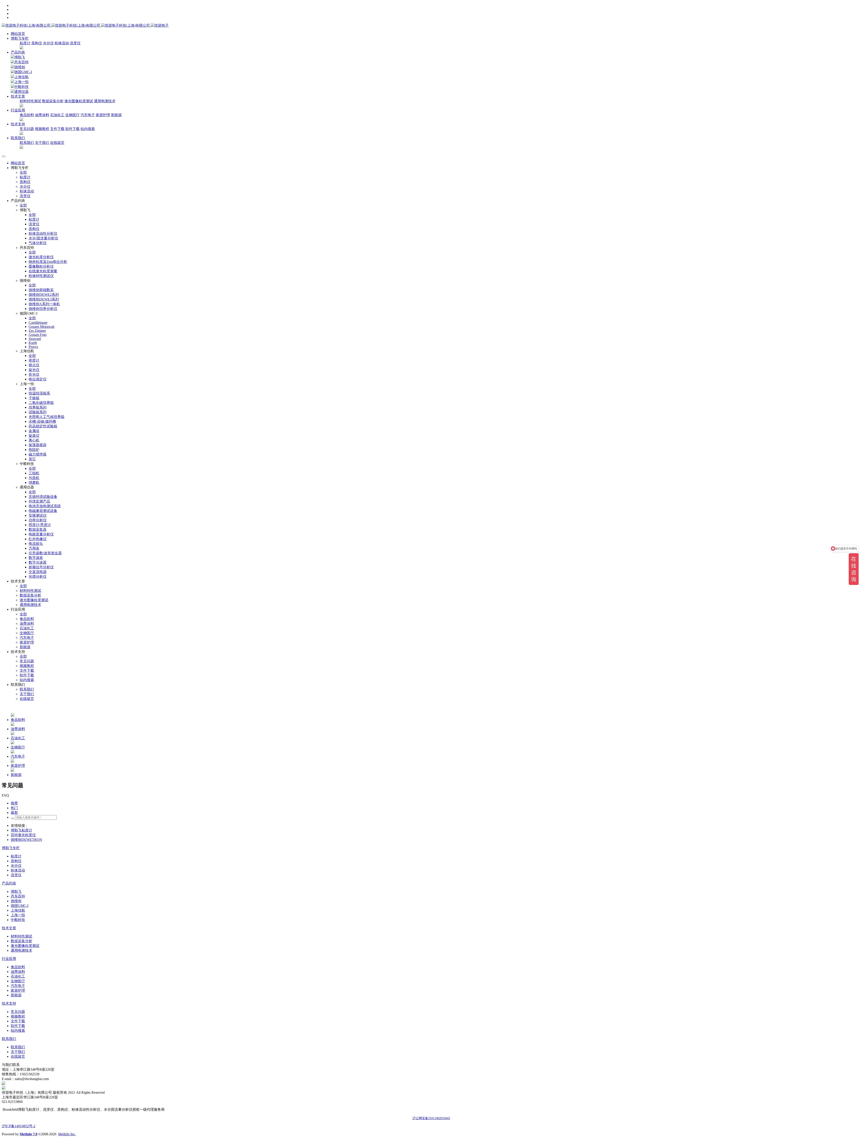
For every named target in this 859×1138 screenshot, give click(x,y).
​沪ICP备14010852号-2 (18, 1126)
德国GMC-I (23, 72)
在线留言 (57, 143)
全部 (23, 172)
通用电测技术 (104, 101)
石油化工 (57, 115)
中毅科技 (21, 87)
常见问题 (27, 129)
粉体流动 (62, 43)
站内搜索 (88, 129)
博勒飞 (19, 57)
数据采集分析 (53, 101)
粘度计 (25, 43)
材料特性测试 (30, 101)
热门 (14, 808)
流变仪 (75, 43)
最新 (14, 812)
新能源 (116, 115)
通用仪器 (21, 92)
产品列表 (18, 52)
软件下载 (72, 129)
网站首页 (18, 34)
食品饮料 (27, 115)
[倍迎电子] (76, 25)
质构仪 (36, 43)
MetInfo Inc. (67, 1134)
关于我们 (42, 143)
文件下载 (57, 129)
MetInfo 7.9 (28, 1134)
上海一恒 (21, 82)
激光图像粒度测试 (78, 101)
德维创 (19, 67)
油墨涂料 (42, 115)
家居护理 (103, 115)
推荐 (14, 803)
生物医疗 (72, 115)
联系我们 (27, 143)
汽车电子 (88, 115)
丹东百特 (21, 62)
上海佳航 (21, 77)
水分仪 (48, 43)
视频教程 (42, 129)
